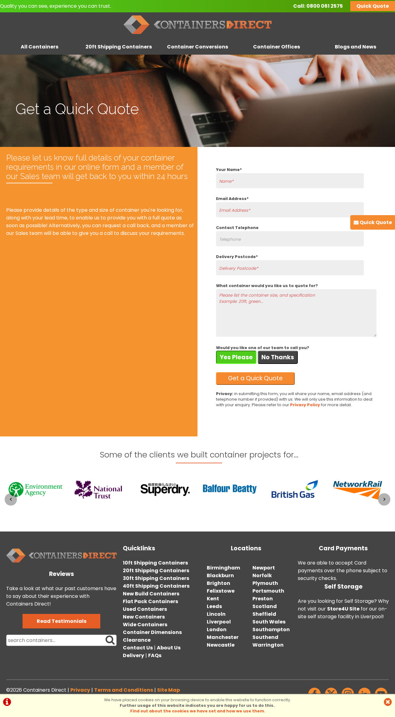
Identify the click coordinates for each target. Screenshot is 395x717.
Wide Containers (145, 624)
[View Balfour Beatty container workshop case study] (198, 510)
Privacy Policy (305, 404)
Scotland (264, 606)
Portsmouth (268, 590)
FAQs (154, 655)
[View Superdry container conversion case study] (133, 510)
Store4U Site (343, 608)
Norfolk (262, 575)
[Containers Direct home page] (197, 35)
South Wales (268, 621)
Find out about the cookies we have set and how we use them (197, 711)
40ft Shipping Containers (156, 586)
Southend (265, 637)
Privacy (80, 690)
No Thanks (277, 357)
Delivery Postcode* (237, 256)
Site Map (168, 690)
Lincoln (216, 614)
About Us (169, 647)
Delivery (133, 655)
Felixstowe (221, 590)
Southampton (271, 629)
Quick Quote (372, 6)
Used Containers (145, 609)
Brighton (218, 583)
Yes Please (236, 357)
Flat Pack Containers (150, 601)
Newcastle (221, 644)
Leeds (214, 606)
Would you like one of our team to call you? (262, 347)
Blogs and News (355, 46)
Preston (262, 598)
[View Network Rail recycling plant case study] (327, 510)
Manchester (223, 637)
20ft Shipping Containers (118, 46)
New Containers (144, 616)
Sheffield (264, 614)
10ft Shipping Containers (155, 562)
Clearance (137, 640)
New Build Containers (151, 593)
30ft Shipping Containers (156, 578)
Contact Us (138, 647)
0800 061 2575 (324, 6)
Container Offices (276, 46)
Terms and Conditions (123, 690)
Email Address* (232, 198)
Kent (213, 598)
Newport (263, 567)
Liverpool (219, 621)
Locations (246, 548)
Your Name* (229, 169)
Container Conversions (197, 46)
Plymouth (265, 583)
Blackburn (220, 575)
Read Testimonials (61, 621)
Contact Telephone (237, 227)
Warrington (268, 644)
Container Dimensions (152, 632)
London (217, 629)
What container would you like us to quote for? (267, 285)
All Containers (39, 46)
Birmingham (223, 567)
